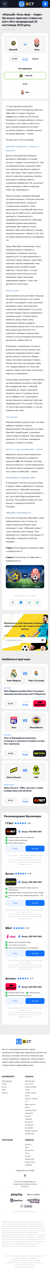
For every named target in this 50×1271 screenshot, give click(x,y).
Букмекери (8, 1076)
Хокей (27, 1156)
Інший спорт (30, 1162)
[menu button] (5, 4)
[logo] (26, 3)
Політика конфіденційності (25, 1182)
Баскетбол (29, 1150)
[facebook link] (25, 1175)
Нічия (25, 84)
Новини (29, 1139)
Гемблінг (28, 1165)
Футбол (28, 1144)
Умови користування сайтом (25, 1184)
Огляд (15, 849)
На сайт (35, 849)
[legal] (16, 1195)
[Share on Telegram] (29, 602)
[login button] (45, 4)
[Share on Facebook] (12, 602)
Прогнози (7, 1139)
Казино (29, 1076)
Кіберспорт (29, 1159)
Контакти (25, 1186)
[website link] (35, 58)
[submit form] (42, 640)
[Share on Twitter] (37, 602)
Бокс (27, 1147)
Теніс (27, 1153)
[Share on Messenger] (21, 602)
